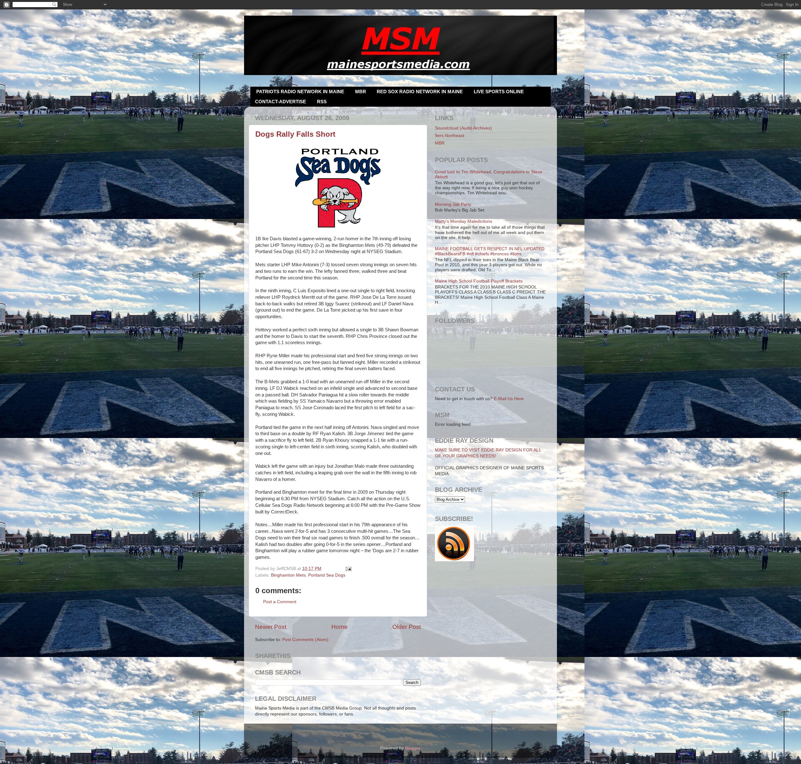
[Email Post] (348, 568)
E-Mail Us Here (509, 398)
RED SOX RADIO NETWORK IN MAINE (420, 91)
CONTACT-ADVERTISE (280, 101)
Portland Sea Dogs (326, 575)
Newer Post (270, 627)
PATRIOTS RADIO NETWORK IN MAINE (300, 91)
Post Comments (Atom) (305, 639)
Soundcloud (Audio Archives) (463, 128)
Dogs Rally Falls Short (295, 134)
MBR (360, 91)
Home (339, 627)
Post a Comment (279, 601)
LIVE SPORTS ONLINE (499, 91)
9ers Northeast (449, 135)
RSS (322, 101)
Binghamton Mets (288, 575)
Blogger (412, 748)
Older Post (406, 627)
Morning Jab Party (453, 204)
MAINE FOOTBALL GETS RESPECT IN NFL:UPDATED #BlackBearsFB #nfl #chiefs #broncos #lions (489, 251)
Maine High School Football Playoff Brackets (479, 281)
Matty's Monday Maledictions (463, 221)
